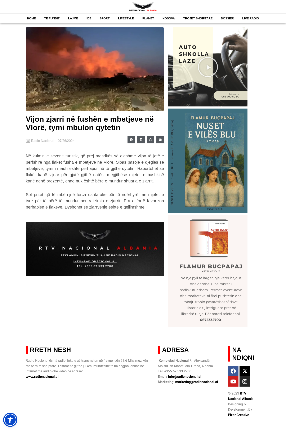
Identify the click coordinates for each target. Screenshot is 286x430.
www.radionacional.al (42, 377)
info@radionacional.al (184, 377)
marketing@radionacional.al (196, 382)
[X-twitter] (245, 371)
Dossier (227, 18)
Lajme (73, 18)
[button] (131, 139)
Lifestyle (126, 18)
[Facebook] (233, 371)
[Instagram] (245, 381)
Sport (105, 18)
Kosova (168, 18)
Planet (148, 18)
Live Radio (250, 18)
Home (31, 18)
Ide (88, 18)
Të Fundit (52, 18)
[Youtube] (233, 381)
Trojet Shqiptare (198, 18)
